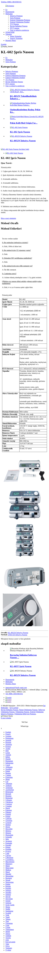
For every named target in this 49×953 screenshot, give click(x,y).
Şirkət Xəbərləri (15, 36)
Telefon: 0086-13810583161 (11, 2)
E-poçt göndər (6, 718)
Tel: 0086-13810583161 (14, 694)
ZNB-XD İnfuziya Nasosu (17, 635)
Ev (6, 10)
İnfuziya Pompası (16, 16)
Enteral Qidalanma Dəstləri (20, 22)
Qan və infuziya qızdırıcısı (19, 30)
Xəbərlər (8, 34)
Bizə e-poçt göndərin (8, 218)
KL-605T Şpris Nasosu (20, 666)
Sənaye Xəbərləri (16, 38)
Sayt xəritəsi (14, 708)
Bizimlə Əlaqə (10, 40)
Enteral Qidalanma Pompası (20, 20)
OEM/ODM (9, 32)
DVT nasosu (14, 28)
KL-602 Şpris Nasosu (20, 132)
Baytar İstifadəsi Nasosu (18, 26)
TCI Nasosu (14, 24)
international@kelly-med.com (16, 688)
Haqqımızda (9, 12)
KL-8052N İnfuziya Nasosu (23, 140)
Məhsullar (9, 14)
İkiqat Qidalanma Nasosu (28, 710)
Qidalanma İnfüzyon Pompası (25, 714)
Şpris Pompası (15, 18)
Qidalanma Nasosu (22, 712)
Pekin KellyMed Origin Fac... (23, 123)
